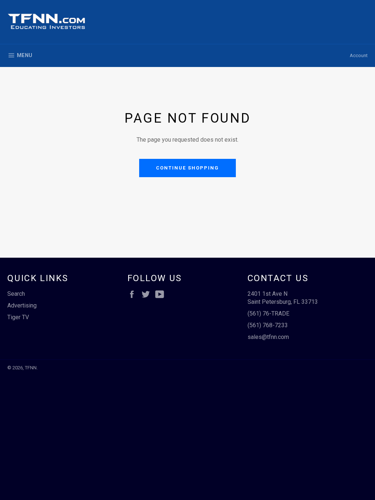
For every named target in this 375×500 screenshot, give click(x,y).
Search (16, 293)
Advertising (22, 305)
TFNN (31, 367)
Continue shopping (187, 168)
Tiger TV (18, 317)
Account (359, 55)
